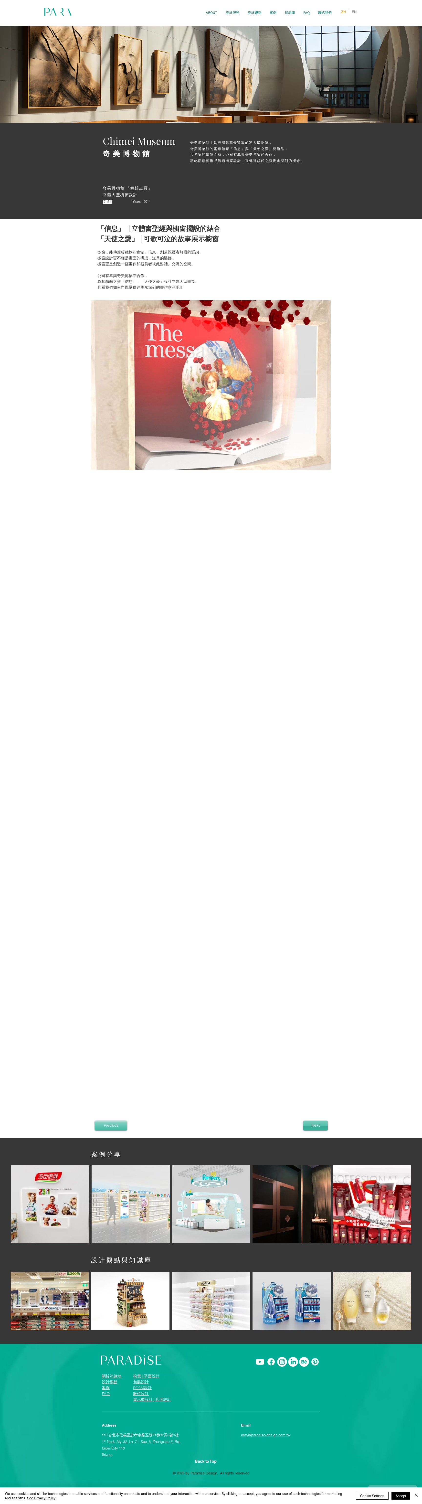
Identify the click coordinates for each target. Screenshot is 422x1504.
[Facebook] (271, 1375)
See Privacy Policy (41, 1497)
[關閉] (416, 1495)
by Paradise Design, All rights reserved (217, 1486)
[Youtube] (260, 1375)
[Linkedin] (293, 1375)
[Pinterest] (315, 1375)
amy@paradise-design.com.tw (265, 1448)
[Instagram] (282, 1375)
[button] (232, 13)
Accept (401, 1495)
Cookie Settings (372, 1495)
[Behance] (304, 1375)
